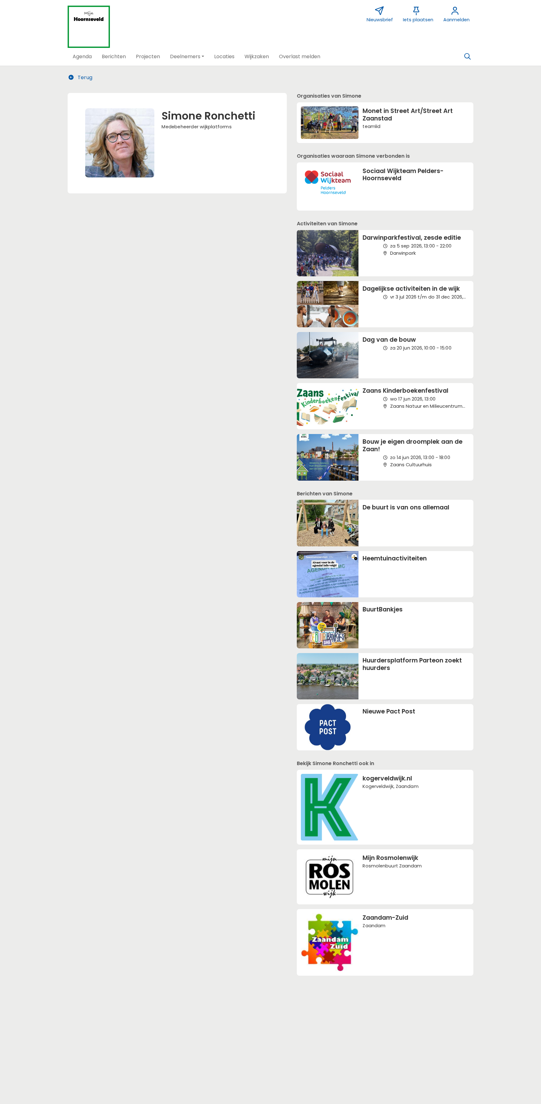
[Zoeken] (467, 57)
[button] (82, 56)
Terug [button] (84, 77)
